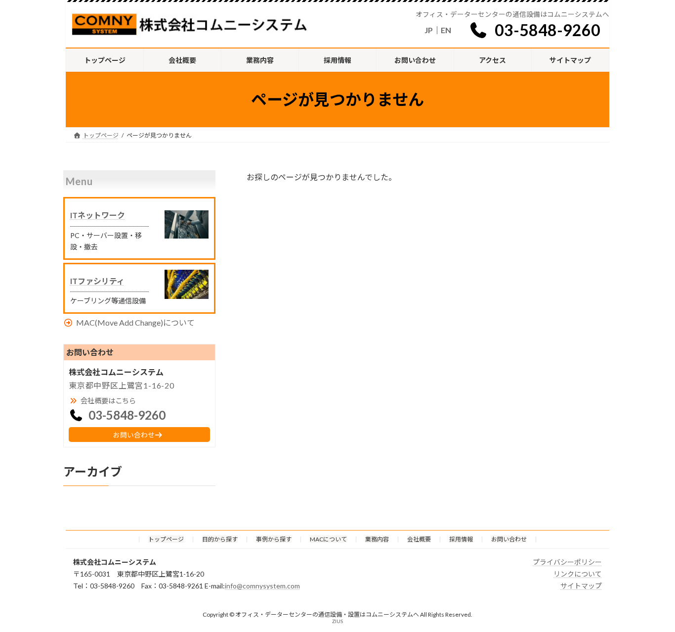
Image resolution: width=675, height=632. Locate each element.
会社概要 (419, 539)
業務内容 (377, 539)
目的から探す (220, 539)
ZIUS (337, 621)
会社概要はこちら (108, 400)
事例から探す (274, 539)
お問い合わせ (134, 435)
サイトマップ (581, 585)
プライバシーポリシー (567, 562)
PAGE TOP (650, 603)
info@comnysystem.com (262, 585)
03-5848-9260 (547, 30)
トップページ (166, 539)
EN (446, 30)
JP (428, 30)
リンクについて (577, 573)
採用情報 (461, 539)
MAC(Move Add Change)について (135, 322)
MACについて (328, 539)
